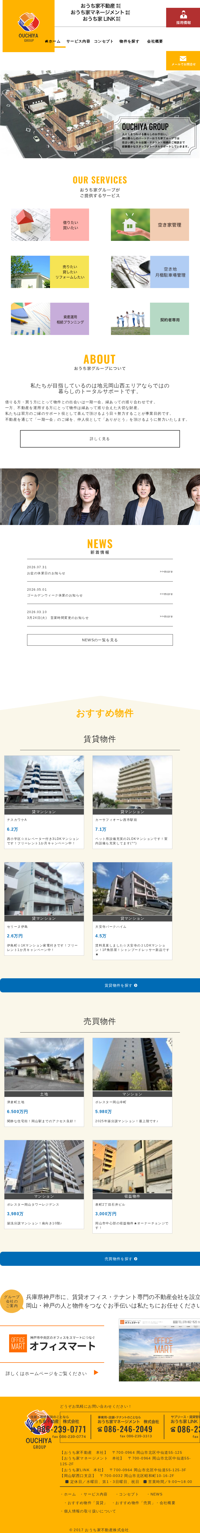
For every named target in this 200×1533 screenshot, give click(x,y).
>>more (166, 571)
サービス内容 (78, 41)
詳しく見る (100, 439)
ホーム (55, 41)
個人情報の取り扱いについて (90, 1511)
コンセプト (104, 41)
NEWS (157, 1494)
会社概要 (155, 41)
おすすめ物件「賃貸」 (88, 1503)
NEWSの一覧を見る (100, 640)
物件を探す (130, 41)
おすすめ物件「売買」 (135, 1503)
